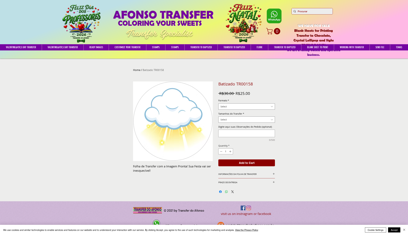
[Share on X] (232, 192)
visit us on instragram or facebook (246, 214)
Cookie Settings (375, 229)
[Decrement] (221, 151)
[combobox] (246, 106)
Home (136, 70)
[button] (274, 31)
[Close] (404, 229)
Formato (223, 100)
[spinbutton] (226, 151)
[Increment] (231, 151)
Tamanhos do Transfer (231, 113)
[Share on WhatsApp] (226, 192)
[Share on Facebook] (220, 192)
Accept (394, 229)
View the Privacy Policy (246, 229)
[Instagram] (248, 208)
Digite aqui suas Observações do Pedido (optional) (245, 126)
